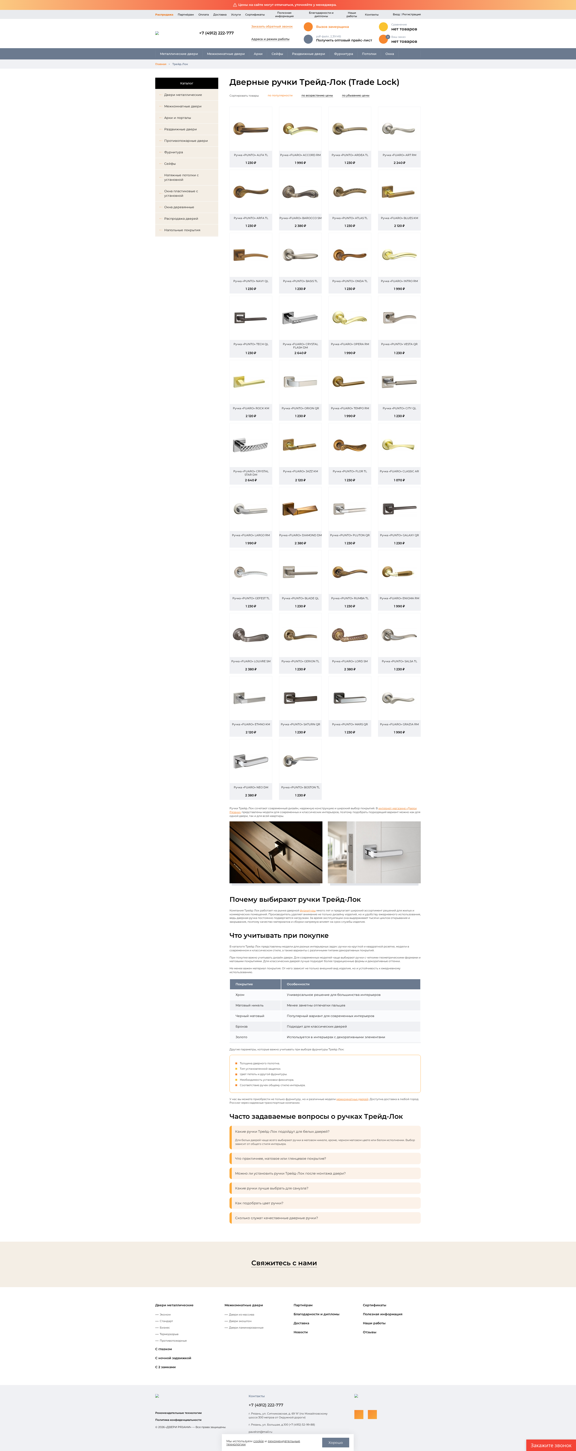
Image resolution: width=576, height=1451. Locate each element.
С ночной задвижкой (173, 1358)
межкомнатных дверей (352, 1099)
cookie (258, 1441)
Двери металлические (183, 95)
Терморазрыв (169, 1334)
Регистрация (411, 14)
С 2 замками (165, 1367)
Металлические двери (179, 54)
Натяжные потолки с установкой (181, 177)
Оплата (203, 14)
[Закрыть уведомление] (569, 5)
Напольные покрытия (182, 230)
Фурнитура (343, 54)
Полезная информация (284, 14)
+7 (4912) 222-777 (216, 33)
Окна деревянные (179, 207)
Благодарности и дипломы (321, 14)
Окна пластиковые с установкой (181, 193)
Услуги (236, 14)
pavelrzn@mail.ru (260, 1431)
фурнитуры (308, 910)
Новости (301, 1332)
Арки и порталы (177, 118)
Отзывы (369, 1332)
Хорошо (335, 1442)
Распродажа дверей (181, 219)
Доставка (220, 14)
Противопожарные (173, 1340)
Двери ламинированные (246, 1327)
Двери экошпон (240, 1321)
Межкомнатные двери (226, 54)
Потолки (369, 54)
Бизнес (165, 1327)
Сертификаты (255, 14)
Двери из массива (241, 1314)
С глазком (163, 1349)
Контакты (372, 14)
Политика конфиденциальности (178, 1420)
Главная (160, 64)
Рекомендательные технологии (178, 1413)
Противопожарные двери (186, 141)
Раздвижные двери (308, 54)
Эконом (165, 1314)
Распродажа (164, 14)
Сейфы (277, 54)
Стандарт (166, 1321)
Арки (258, 54)
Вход (396, 14)
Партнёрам (186, 14)
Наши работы (351, 14)
